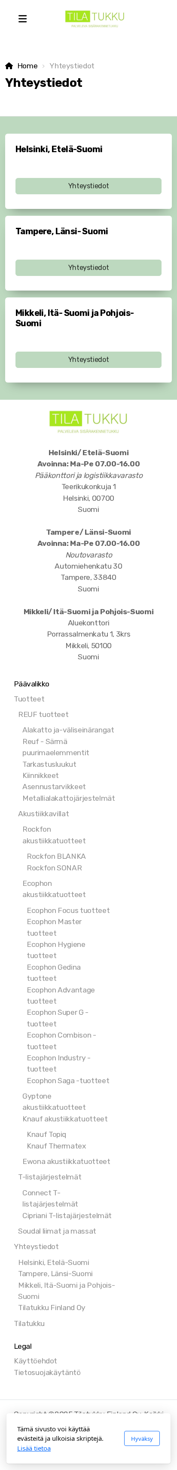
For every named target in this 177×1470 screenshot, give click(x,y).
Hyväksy (142, 1438)
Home (27, 65)
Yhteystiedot (88, 186)
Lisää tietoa (34, 1448)
